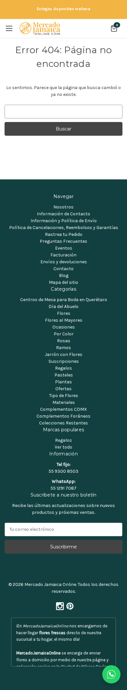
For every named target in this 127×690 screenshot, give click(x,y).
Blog (63, 275)
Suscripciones (64, 361)
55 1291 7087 (63, 488)
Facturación (63, 255)
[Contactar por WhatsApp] (111, 674)
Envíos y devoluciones (63, 262)
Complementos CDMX (63, 409)
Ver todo (63, 447)
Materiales (63, 402)
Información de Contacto (63, 214)
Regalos (63, 368)
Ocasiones (63, 327)
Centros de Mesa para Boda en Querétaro (63, 299)
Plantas (63, 382)
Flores (63, 313)
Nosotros (63, 207)
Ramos (63, 347)
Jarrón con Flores (63, 354)
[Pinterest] (68, 604)
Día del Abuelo (63, 306)
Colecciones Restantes (63, 423)
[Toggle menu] (9, 28)
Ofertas (63, 388)
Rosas (63, 341)
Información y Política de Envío (64, 220)
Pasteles (63, 375)
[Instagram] (58, 604)
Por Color (64, 334)
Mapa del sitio (63, 282)
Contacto (63, 268)
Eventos (63, 248)
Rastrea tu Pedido (63, 234)
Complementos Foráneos (63, 416)
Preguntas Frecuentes (63, 241)
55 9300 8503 (63, 471)
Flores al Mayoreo (63, 320)
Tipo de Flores (63, 395)
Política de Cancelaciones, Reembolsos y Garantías (63, 227)
